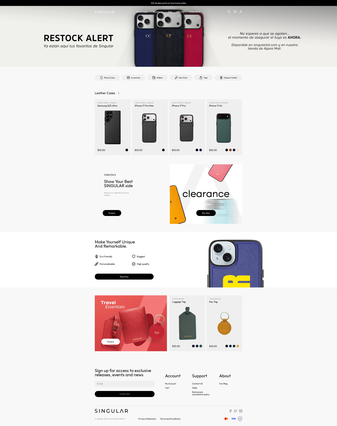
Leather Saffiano (103, 103)
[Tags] (201, 77)
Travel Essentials (178, 299)
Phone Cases (109, 78)
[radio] (126, 150)
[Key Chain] (176, 77)
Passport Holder (230, 78)
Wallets (160, 78)
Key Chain (183, 78)
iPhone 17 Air (215, 105)
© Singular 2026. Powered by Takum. (110, 419)
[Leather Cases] (118, 93)
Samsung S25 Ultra (107, 105)
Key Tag (213, 301)
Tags (205, 78)
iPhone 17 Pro (179, 105)
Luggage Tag (179, 301)
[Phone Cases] (101, 77)
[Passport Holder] (221, 77)
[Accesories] (128, 77)
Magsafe (113, 103)
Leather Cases (105, 93)
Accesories (135, 78)
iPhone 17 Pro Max (144, 105)
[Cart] (235, 11)
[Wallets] (153, 77)
